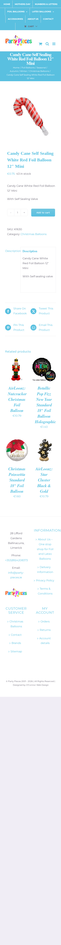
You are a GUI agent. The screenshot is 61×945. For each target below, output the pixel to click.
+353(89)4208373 (16, 560)
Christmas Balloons (34, 234)
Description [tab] (11, 251)
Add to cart (43, 212)
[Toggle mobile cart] (40, 44)
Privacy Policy (45, 580)
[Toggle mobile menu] (54, 44)
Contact (16, 634)
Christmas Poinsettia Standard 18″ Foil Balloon (17, 480)
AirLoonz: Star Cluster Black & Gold (44, 480)
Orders (45, 621)
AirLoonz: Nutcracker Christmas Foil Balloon (17, 399)
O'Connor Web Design (37, 685)
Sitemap (16, 651)
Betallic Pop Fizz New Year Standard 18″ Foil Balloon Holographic (45, 405)
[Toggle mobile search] (47, 44)
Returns (45, 630)
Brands (16, 643)
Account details (45, 641)
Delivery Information (45, 570)
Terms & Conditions (45, 591)
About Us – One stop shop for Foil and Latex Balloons (45, 549)
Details (12, 373)
